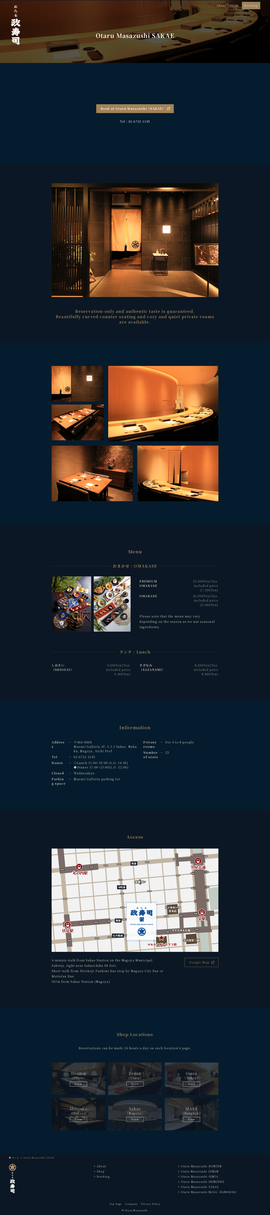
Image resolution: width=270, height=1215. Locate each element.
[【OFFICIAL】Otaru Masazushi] (16, 24)
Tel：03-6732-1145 (135, 121)
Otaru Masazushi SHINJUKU (202, 1182)
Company (131, 1203)
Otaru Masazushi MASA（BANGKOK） (209, 1192)
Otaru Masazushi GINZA (199, 1176)
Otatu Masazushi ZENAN (200, 1171)
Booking (103, 1176)
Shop (101, 1171)
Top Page (115, 1203)
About (101, 1166)
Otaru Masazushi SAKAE (200, 1187)
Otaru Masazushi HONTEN (201, 1166)
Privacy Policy (150, 1203)
